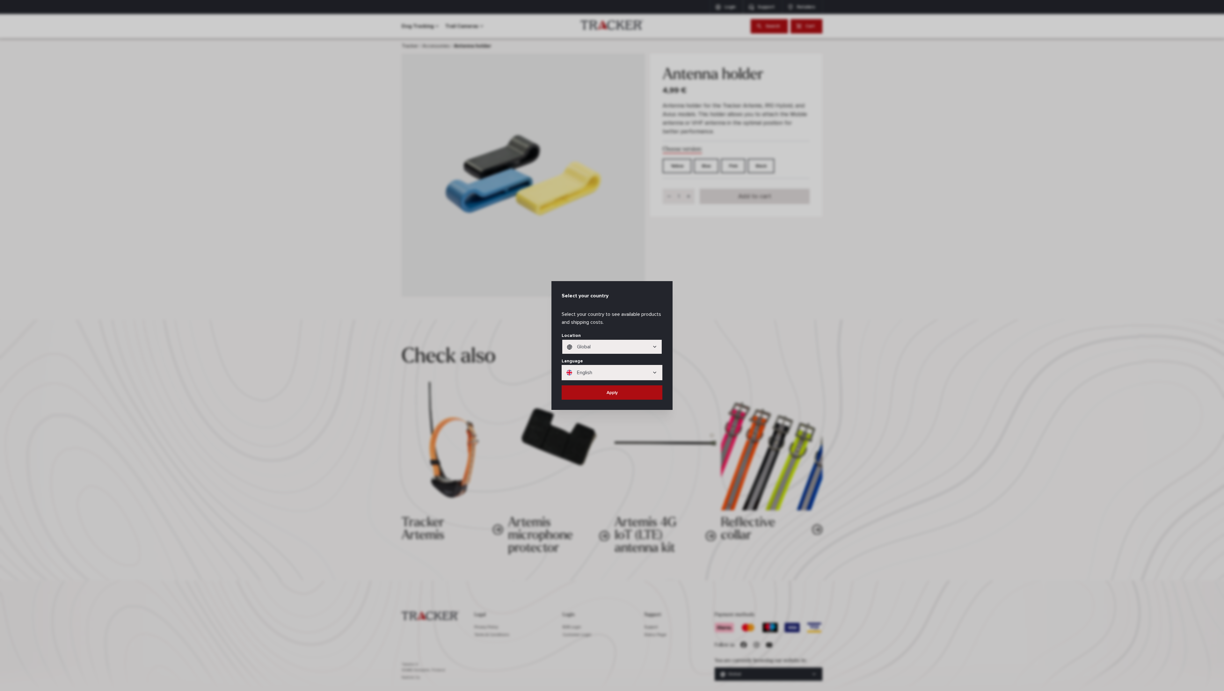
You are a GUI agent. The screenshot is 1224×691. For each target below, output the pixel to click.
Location (571, 335)
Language (572, 361)
